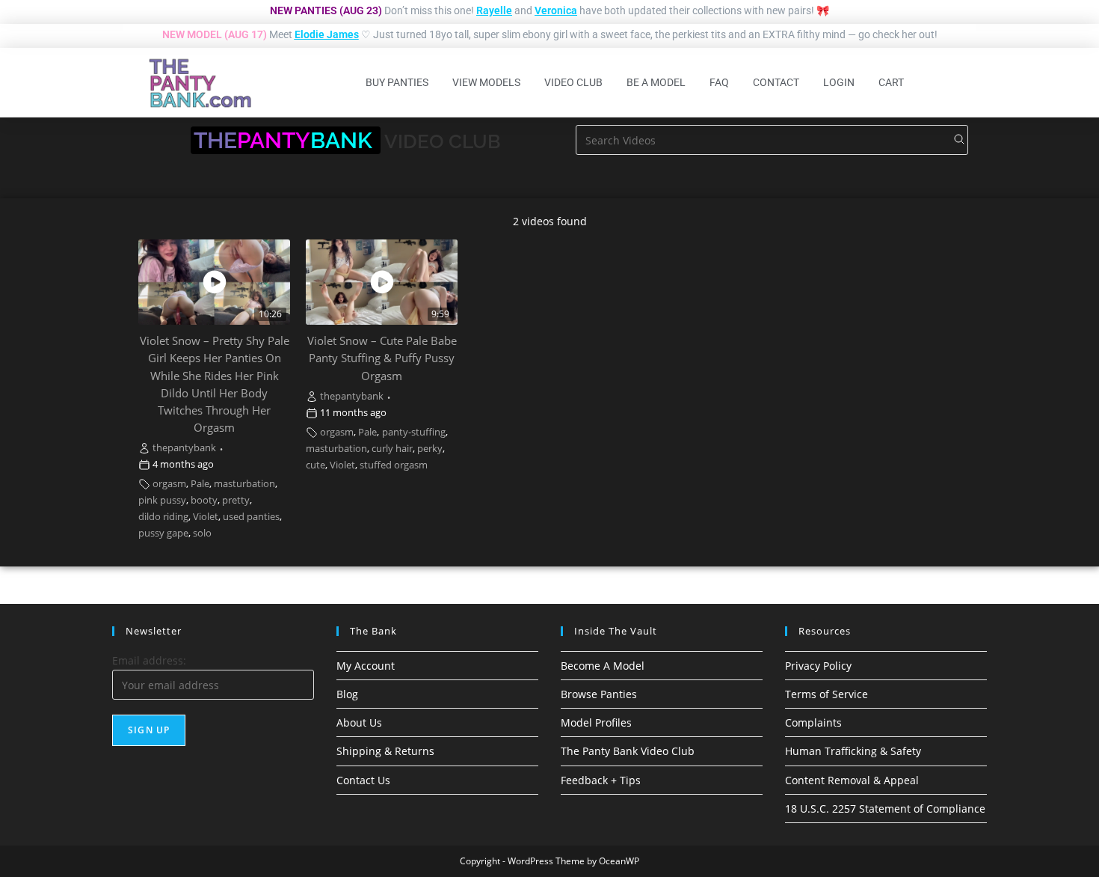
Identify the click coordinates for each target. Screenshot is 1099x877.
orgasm (169, 483)
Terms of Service (826, 694)
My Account (365, 665)
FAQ (719, 82)
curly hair (392, 448)
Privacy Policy (818, 665)
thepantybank (184, 447)
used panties (251, 516)
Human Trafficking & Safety (853, 751)
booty (204, 500)
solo (202, 533)
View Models (486, 82)
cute (315, 465)
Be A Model (656, 82)
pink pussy (162, 500)
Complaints (813, 722)
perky (430, 448)
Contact (776, 82)
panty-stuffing (414, 432)
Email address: (149, 660)
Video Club (573, 82)
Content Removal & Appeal (852, 780)
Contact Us (363, 780)
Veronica (556, 10)
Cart (891, 82)
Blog (347, 694)
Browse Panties (599, 694)
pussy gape (163, 533)
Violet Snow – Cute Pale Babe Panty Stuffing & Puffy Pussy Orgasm (382, 358)
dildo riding (163, 516)
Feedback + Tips (601, 780)
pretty (236, 500)
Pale (200, 483)
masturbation (244, 483)
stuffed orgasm (394, 465)
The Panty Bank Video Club (628, 751)
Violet (205, 516)
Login (839, 82)
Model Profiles (596, 722)
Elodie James (327, 34)
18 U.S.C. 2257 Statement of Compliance (885, 808)
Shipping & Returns (385, 751)
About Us (359, 722)
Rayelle (494, 10)
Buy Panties (397, 82)
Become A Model (602, 665)
